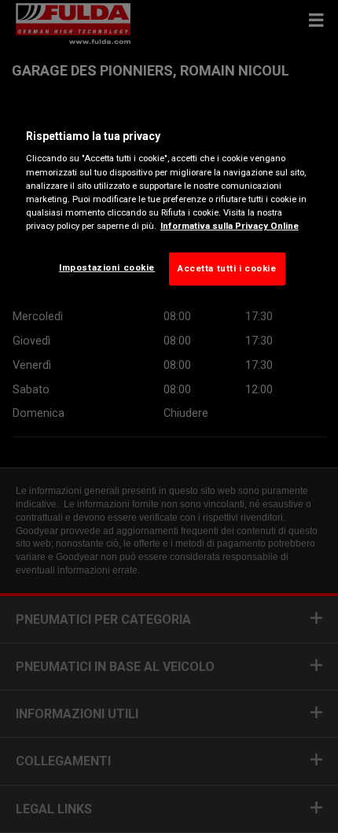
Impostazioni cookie (107, 267)
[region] (169, 204)
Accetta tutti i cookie (227, 268)
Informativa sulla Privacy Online (229, 225)
